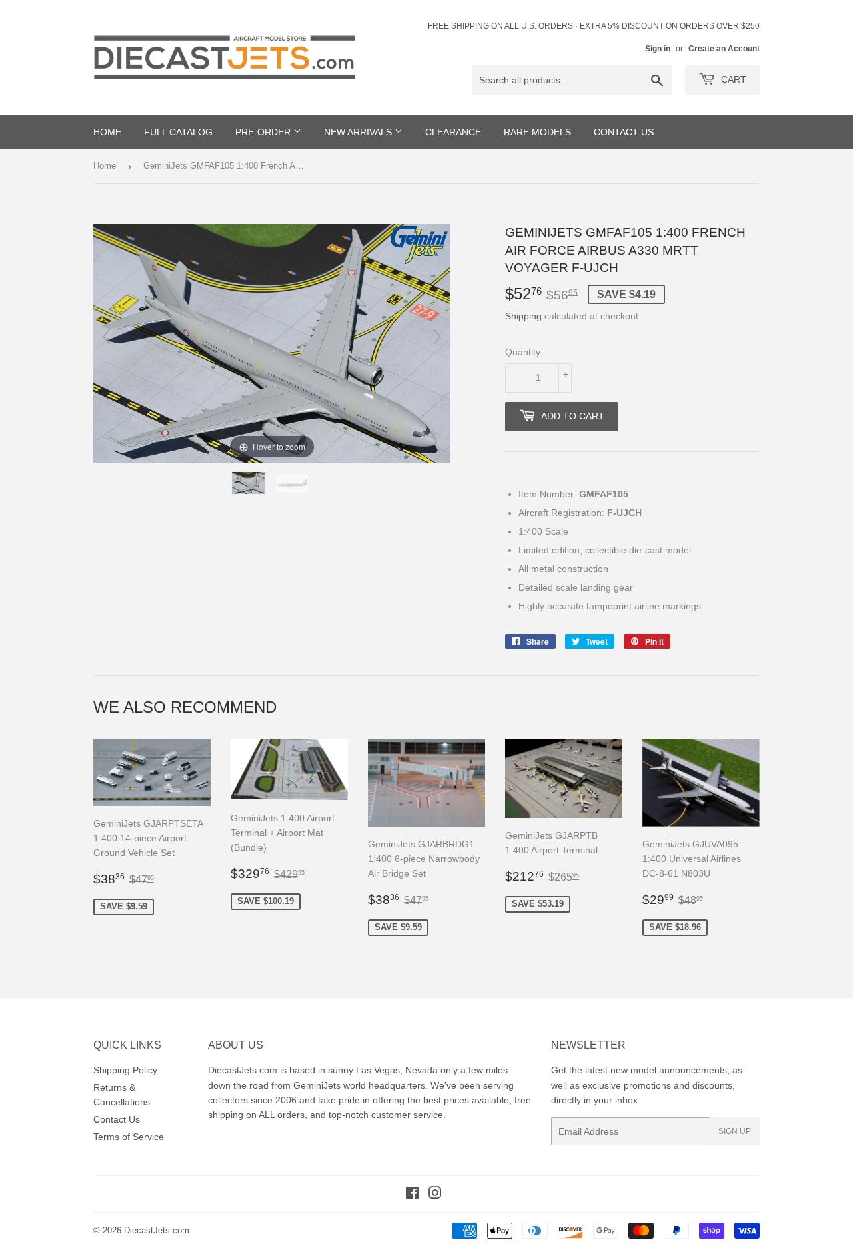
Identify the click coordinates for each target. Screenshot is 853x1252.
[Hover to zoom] (271, 342)
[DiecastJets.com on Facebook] (412, 1194)
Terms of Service (128, 1136)
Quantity (522, 352)
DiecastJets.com (156, 1230)
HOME (107, 132)
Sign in (657, 48)
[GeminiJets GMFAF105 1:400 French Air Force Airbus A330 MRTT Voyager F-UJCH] (250, 483)
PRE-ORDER (264, 132)
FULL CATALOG (178, 132)
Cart (732, 79)
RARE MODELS (537, 132)
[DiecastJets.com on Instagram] (435, 1194)
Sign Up (734, 1131)
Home (104, 166)
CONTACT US (624, 132)
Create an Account (724, 48)
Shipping (523, 316)
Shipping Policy (125, 1070)
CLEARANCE (453, 132)
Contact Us (116, 1119)
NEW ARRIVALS (359, 132)
